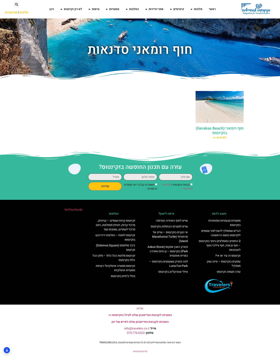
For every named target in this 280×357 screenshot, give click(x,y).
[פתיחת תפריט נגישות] (6, 350)
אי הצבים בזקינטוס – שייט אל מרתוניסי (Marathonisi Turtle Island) (170, 236)
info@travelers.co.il (136, 328)
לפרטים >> (219, 137)
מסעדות (114, 9)
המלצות (134, 9)
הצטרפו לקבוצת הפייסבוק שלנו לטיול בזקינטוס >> (140, 315)
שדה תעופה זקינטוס (228, 272)
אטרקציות (11, 12)
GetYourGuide (73, 209)
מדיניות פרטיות (140, 351)
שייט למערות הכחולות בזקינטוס (169, 226)
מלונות (198, 9)
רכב (51, 9)
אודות (140, 308)
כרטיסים (178, 9)
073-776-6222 (136, 333)
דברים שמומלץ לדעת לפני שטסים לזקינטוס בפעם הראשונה (220, 233)
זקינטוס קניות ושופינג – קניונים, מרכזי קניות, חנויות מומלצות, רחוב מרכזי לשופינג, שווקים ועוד (115, 225)
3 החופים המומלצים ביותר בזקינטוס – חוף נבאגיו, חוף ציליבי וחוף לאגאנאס (219, 245)
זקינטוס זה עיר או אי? (227, 256)
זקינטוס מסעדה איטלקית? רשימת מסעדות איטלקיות (115, 268)
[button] (16, 4)
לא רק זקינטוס (73, 9)
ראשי (212, 9)
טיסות (95, 9)
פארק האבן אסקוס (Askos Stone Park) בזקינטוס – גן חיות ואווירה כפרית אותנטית (168, 251)
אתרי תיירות (156, 9)
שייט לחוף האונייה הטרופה (172, 220)
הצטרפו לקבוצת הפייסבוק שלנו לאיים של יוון (140, 322)
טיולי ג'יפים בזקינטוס (123, 276)
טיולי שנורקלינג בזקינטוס (173, 272)
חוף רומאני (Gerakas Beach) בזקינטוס (220, 131)
